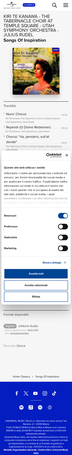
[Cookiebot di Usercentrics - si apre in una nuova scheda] (47, 155)
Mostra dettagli (52, 262)
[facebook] (16, 393)
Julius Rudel (18, 34)
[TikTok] (54, 393)
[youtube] (35, 393)
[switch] (63, 226)
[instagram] (45, 393)
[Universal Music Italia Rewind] (49, 407)
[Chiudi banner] (67, 155)
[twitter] (26, 393)
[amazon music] (40, 407)
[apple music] (31, 407)
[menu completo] (65, 5)
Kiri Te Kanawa (20, 16)
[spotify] (21, 407)
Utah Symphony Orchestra (29, 27)
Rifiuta (36, 296)
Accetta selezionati (36, 285)
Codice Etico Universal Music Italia (51, 451)
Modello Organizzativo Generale (20, 449)
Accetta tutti (36, 273)
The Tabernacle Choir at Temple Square (28, 21)
